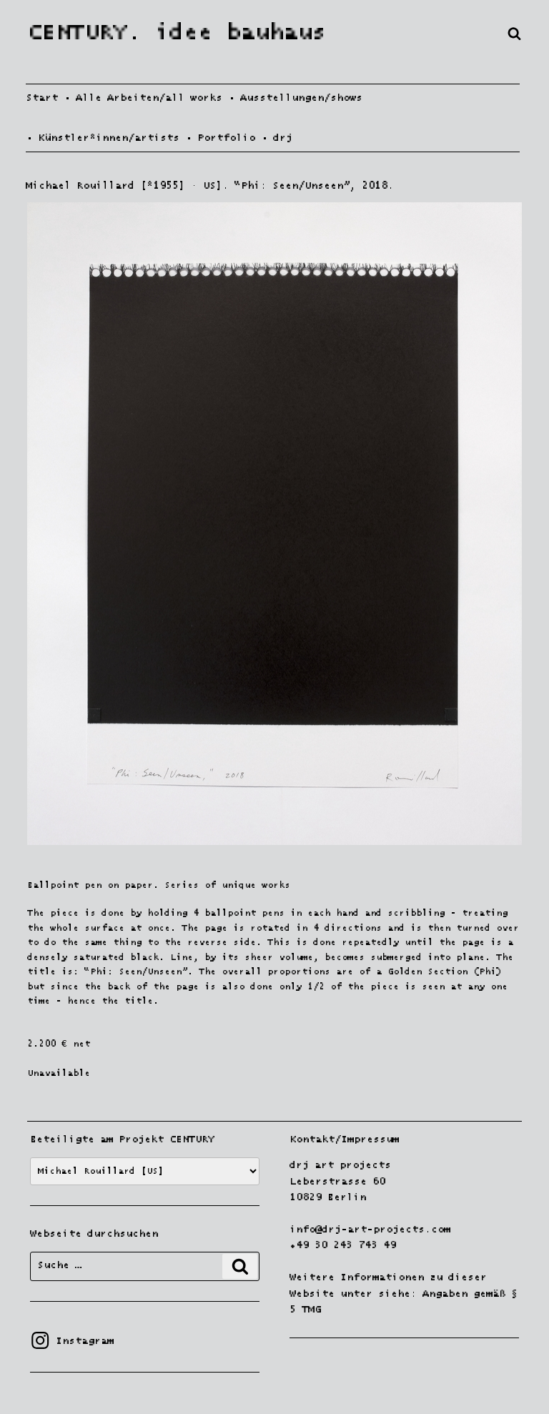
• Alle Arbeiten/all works (143, 98)
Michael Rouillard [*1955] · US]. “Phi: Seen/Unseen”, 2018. (210, 186)
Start (42, 98)
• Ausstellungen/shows (295, 98)
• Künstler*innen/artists (102, 138)
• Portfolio (220, 138)
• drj (276, 138)
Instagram (72, 1341)
